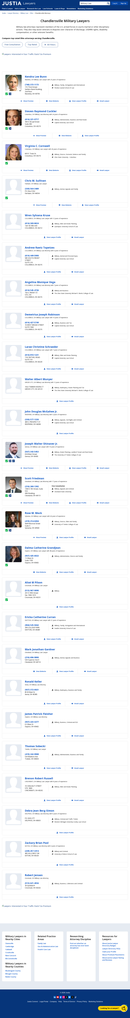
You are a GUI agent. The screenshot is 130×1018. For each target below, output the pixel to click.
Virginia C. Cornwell (37, 146)
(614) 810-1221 (32, 355)
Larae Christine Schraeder (41, 346)
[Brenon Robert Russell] (13, 785)
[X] (72, 997)
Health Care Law (44, 949)
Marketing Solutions (85, 9)
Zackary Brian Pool (37, 842)
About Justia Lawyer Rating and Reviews (113, 959)
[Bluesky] (69, 997)
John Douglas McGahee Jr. (41, 411)
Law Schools (48, 9)
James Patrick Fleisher (39, 714)
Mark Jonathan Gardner (40, 649)
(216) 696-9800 (32, 657)
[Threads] (66, 997)
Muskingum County (13, 971)
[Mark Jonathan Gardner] (13, 656)
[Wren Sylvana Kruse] (13, 222)
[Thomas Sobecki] (13, 752)
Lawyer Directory (13, 13)
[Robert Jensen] (13, 881)
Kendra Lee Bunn (36, 76)
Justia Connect (32, 1001)
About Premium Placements (113, 955)
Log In (115, 3)
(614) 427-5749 (32, 322)
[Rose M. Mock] (13, 519)
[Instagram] (63, 997)
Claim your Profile (109, 952)
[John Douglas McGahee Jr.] (13, 418)
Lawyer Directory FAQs (111, 949)
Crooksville (9, 952)
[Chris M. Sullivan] (13, 187)
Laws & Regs (60, 9)
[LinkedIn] (55, 997)
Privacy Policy (82, 1001)
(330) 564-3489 (32, 188)
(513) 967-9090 (32, 590)
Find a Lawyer (7, 9)
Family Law (42, 943)
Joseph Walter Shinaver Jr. (41, 443)
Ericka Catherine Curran (40, 617)
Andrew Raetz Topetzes (39, 247)
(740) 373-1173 (32, 84)
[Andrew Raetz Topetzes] (13, 254)
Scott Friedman (34, 478)
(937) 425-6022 (32, 555)
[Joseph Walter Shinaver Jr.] (13, 450)
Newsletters (71, 9)
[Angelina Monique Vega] (13, 288)
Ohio (31, 13)
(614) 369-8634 (32, 223)
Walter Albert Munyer (39, 379)
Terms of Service (69, 1001)
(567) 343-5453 (32, 451)
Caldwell (8, 949)
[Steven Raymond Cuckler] (13, 117)
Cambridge (9, 946)
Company (53, 1001)
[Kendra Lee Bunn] (13, 83)
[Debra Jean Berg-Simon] (13, 817)
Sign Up (123, 3)
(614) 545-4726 (32, 290)
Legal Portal (44, 1001)
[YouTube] (57, 997)
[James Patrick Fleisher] (13, 720)
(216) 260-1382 (32, 486)
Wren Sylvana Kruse (37, 215)
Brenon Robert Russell (39, 778)
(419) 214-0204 (32, 521)
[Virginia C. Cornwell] (13, 152)
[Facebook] (60, 997)
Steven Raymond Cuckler (41, 111)
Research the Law (34, 9)
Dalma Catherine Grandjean (43, 547)
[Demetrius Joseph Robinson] (13, 321)
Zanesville (9, 943)
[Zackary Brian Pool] (13, 849)
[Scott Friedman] (13, 485)
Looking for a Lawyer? (109, 1008)
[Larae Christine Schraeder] (13, 353)
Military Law (24, 13)
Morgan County (11, 974)
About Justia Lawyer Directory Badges (110, 944)
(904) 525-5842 (32, 625)
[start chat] (124, 1008)
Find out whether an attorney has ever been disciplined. (79, 945)
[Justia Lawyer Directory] (11, 3)
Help (60, 1001)
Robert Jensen (34, 875)
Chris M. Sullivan (35, 180)
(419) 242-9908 (32, 754)
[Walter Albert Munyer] (13, 385)
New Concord (10, 955)
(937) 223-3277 (32, 721)
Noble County (10, 977)
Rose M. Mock (33, 513)
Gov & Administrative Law (48, 946)
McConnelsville (11, 958)
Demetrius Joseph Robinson (42, 314)
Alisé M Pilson (33, 582)
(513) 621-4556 (32, 883)
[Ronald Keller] (13, 688)
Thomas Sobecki (35, 746)
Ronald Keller (33, 681)
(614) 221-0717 (32, 119)
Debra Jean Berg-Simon (39, 810)
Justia (4, 13)
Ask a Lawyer (20, 9)
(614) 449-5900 (32, 255)
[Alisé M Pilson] (13, 589)
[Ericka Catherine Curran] (13, 623)
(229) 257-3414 (32, 851)
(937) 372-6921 (32, 689)
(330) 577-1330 (32, 419)
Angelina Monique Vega (40, 282)
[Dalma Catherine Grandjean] (13, 554)
